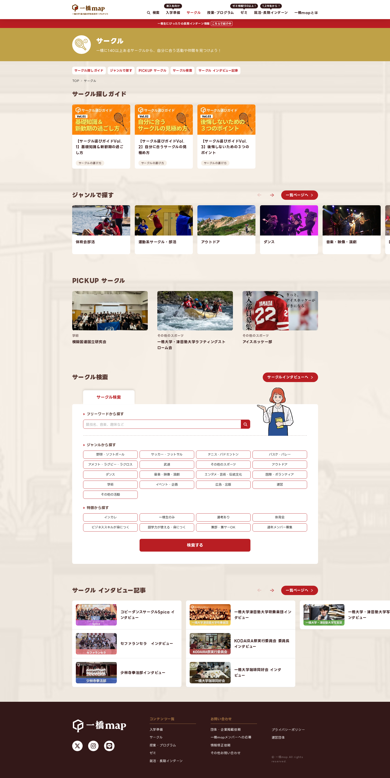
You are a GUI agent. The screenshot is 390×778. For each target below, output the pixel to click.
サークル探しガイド (89, 70)
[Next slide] (272, 195)
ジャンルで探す (121, 70)
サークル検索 (182, 70)
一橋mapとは (306, 13)
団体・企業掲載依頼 (226, 729)
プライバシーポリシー (288, 729)
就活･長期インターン (271, 10)
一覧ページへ (297, 195)
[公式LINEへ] (109, 746)
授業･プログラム (220, 13)
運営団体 (278, 737)
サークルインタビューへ (287, 377)
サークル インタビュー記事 (218, 70)
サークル (194, 13)
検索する (195, 545)
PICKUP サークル (152, 70)
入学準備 (173, 10)
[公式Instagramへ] (93, 746)
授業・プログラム (163, 745)
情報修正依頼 (221, 745)
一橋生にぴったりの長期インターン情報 (194, 23)
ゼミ (244, 10)
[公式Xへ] (77, 746)
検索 (156, 13)
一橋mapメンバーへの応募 (231, 737)
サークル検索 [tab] (109, 397)
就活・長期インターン (166, 761)
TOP (75, 80)
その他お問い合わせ (226, 753)
